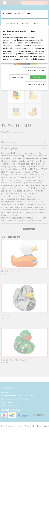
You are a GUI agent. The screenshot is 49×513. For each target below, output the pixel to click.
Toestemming (12, 23)
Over (35, 23)
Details (25, 23)
